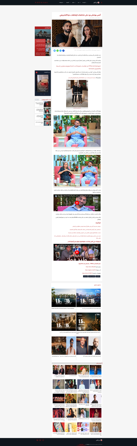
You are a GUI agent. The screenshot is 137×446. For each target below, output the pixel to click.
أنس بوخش (85, 276)
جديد (79, 2)
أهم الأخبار (47, 27)
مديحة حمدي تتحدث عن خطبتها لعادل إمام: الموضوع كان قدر (81, 77)
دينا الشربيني (98, 276)
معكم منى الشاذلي (92, 276)
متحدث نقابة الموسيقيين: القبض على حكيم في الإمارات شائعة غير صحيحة (84, 232)
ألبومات (67, 2)
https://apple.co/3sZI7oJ (91, 270)
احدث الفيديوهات (43, 99)
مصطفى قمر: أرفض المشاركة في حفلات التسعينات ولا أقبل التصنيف (85, 229)
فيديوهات (61, 2)
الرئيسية (84, 2)
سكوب (73, 2)
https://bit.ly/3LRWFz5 (87, 273)
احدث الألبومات (47, 72)
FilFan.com (100, 444)
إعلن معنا (81, 444)
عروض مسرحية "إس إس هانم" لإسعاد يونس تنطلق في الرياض (87, 226)
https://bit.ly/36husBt (91, 266)
